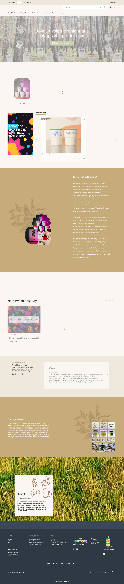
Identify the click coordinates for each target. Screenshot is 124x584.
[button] (104, 7)
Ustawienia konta (13, 554)
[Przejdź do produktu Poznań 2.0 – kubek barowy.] (63, 135)
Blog (9, 542)
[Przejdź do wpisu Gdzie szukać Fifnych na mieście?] (24, 319)
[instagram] (77, 549)
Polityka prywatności (57, 541)
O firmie (10, 541)
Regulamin (54, 539)
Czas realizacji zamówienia (37, 542)
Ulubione (10, 556)
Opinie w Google (18, 374)
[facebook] (74, 549)
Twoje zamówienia (13, 552)
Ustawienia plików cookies (59, 542)
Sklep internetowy (61, 581)
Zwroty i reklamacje (35, 544)
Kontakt (10, 539)
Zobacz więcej (109, 300)
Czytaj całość (13, 341)
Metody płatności (34, 539)
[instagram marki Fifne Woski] (104, 554)
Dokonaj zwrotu (56, 544)
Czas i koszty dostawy (36, 541)
